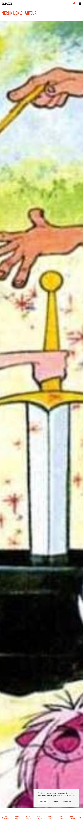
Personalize (67, 801)
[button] (2, 817)
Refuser (55, 801)
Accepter (43, 801)
